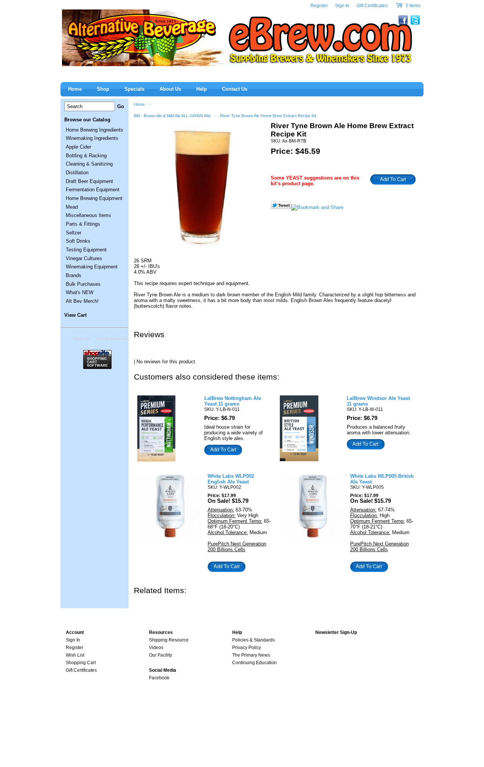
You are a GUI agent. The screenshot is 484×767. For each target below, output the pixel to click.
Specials (134, 89)
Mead (72, 207)
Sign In (342, 5)
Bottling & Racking (86, 155)
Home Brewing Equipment (94, 198)
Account (75, 632)
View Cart (75, 315)
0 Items (412, 5)
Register (319, 5)
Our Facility (160, 655)
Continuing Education (254, 662)
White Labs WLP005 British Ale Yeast (382, 479)
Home (139, 104)
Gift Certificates (372, 5)
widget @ (81, 338)
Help (201, 89)
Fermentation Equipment (92, 189)
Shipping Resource (169, 640)
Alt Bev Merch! (82, 301)
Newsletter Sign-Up (336, 632)
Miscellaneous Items (88, 215)
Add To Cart (223, 449)
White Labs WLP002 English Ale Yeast (231, 479)
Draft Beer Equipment (89, 181)
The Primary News (251, 655)
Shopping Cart (81, 662)
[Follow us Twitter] (281, 207)
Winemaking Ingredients (92, 138)
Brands (73, 275)
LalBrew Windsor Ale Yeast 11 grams (378, 401)
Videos (156, 647)
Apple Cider (78, 147)
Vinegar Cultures (84, 258)
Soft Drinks (78, 241)
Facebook (159, 677)
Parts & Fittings (83, 224)
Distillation (77, 172)
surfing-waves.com (112, 338)
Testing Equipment (86, 250)
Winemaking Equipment (92, 267)
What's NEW (79, 292)
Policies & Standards (253, 640)
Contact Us (234, 89)
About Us (170, 89)
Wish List (75, 655)
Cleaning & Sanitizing (89, 164)
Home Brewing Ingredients (94, 130)
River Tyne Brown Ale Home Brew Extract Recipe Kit (268, 115)
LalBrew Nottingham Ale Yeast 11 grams (232, 401)
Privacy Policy (246, 647)
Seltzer (73, 233)
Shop (103, 89)
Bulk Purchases (83, 284)
